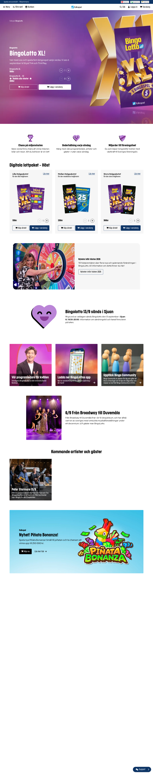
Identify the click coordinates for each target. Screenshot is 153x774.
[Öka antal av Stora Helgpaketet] (138, 220)
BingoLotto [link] (19, 21)
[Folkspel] (77, 7)
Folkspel (12, 21)
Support (142, 769)
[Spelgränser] (135, 2)
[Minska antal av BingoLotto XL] (61, 70)
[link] (20, 228)
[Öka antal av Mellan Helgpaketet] (92, 220)
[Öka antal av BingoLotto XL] (68, 70)
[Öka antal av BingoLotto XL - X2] (68, 78)
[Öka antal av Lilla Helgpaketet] (46, 220)
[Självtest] (145, 2)
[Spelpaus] (125, 2)
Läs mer (46, 174)
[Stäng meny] (148, 769)
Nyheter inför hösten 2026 (90, 272)
